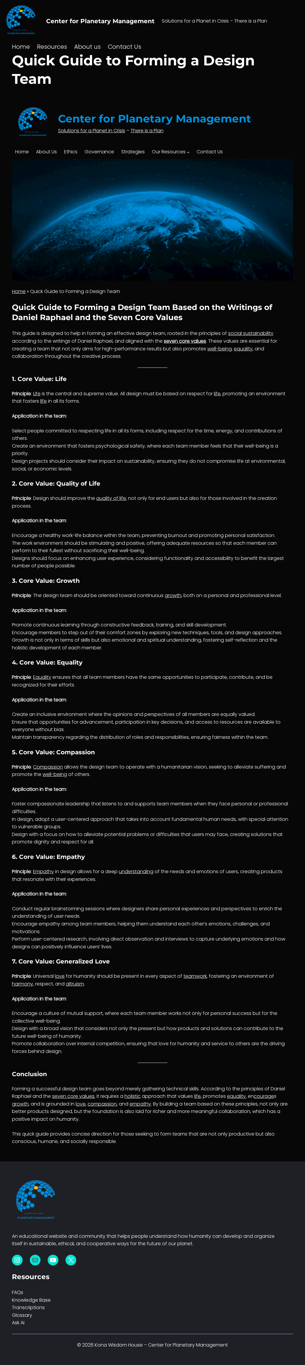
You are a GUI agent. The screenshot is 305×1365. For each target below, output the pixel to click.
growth (173, 595)
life (217, 393)
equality (243, 348)
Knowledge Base (31, 1300)
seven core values (185, 341)
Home (22, 151)
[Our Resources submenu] (188, 151)
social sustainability (250, 333)
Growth (20, 640)
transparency (49, 737)
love (60, 976)
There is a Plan (147, 130)
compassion (41, 803)
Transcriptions (28, 1307)
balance (92, 535)
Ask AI (18, 1322)
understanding (183, 640)
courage (27, 535)
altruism (75, 983)
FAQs (17, 1292)
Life (37, 393)
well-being (219, 348)
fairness (221, 737)
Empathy (43, 871)
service (219, 1043)
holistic (20, 647)
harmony (22, 983)
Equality (42, 677)
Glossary (22, 1315)
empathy (49, 923)
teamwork (195, 976)
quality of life (111, 498)
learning (70, 624)
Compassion (48, 766)
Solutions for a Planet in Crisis (91, 130)
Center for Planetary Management (100, 21)
